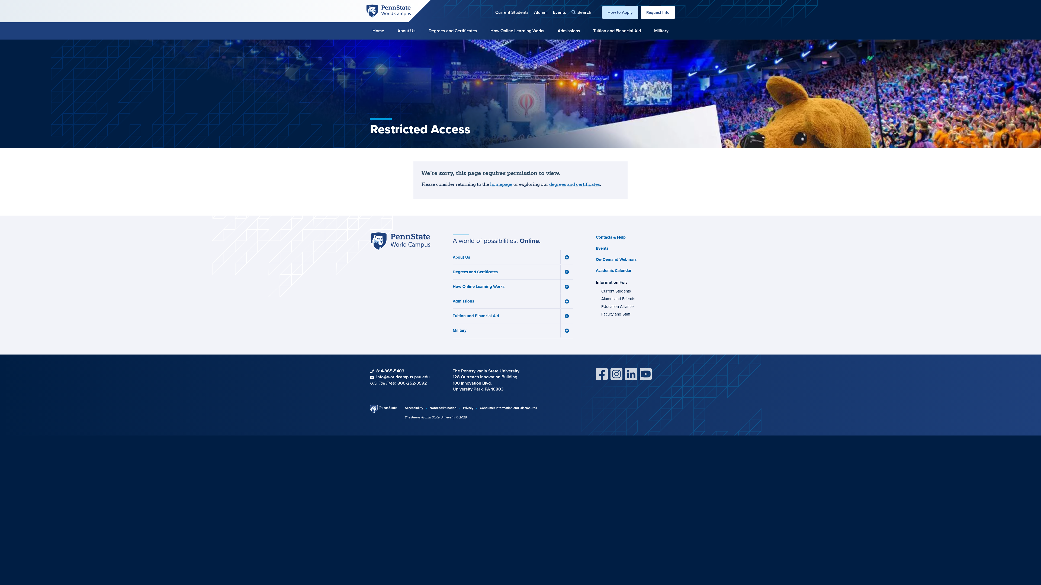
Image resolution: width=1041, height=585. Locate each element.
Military (661, 31)
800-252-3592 (412, 383)
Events (559, 12)
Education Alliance (617, 307)
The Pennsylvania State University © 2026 (436, 417)
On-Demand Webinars (616, 259)
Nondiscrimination (443, 407)
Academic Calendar (613, 271)
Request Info (658, 12)
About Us (406, 31)
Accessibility (414, 407)
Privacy (468, 407)
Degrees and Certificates (453, 31)
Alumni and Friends (618, 299)
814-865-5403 (390, 371)
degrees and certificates (574, 184)
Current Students (512, 12)
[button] (581, 12)
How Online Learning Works (517, 31)
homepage (501, 184)
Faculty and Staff (615, 314)
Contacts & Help (611, 237)
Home (378, 31)
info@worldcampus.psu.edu (403, 377)
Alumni (541, 12)
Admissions (569, 31)
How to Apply (620, 12)
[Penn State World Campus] (388, 10)
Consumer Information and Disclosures (508, 407)
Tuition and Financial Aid (617, 31)
